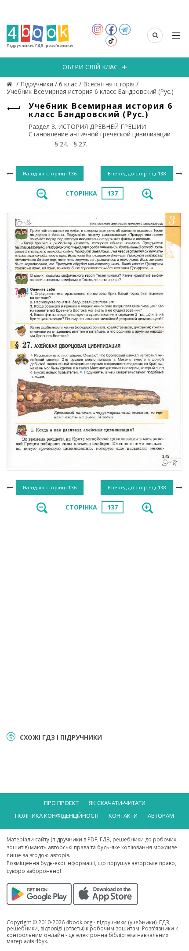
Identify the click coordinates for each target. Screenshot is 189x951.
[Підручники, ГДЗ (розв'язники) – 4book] (11, 84)
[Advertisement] (94, 621)
